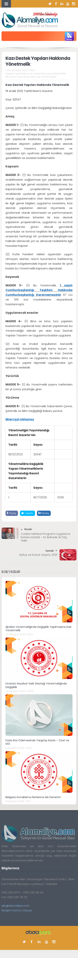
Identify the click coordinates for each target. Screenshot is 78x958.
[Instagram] (73, 4)
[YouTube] (68, 4)
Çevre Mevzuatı (24, 73)
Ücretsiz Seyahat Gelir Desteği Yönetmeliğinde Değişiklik (36, 685)
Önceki (28, 529)
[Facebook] (56, 4)
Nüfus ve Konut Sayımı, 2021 (38, 555)
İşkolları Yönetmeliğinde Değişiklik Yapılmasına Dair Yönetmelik (38, 628)
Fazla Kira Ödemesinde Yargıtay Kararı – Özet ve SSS (37, 742)
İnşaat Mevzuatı (42, 73)
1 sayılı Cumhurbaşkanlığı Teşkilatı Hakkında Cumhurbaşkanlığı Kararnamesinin (39, 290)
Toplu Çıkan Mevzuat (28, 76)
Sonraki (49, 550)
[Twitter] (50, 4)
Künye (27, 910)
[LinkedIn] (62, 4)
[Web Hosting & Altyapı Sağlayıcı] (39, 932)
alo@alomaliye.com (15, 906)
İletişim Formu (11, 910)
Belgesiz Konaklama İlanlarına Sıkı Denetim (33, 797)
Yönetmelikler (48, 76)
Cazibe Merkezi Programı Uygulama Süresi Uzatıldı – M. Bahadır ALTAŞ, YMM (45, 537)
